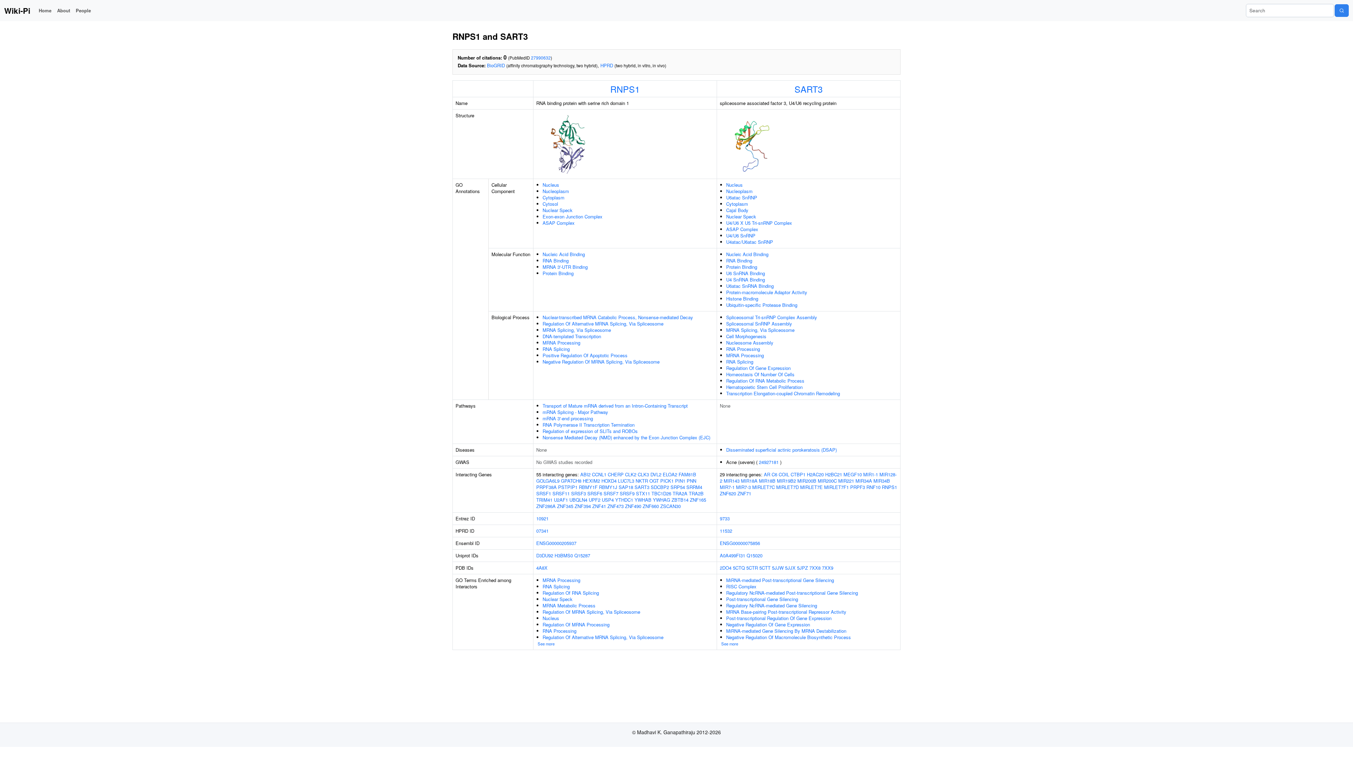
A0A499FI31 (732, 555)
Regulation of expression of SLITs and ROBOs (590, 431)
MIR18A (749, 480)
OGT (654, 480)
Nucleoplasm (556, 191)
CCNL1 (599, 474)
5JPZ (802, 567)
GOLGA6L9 (548, 480)
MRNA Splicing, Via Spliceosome (577, 330)
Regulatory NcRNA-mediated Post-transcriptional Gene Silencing (792, 592)
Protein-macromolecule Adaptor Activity (766, 292)
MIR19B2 (786, 480)
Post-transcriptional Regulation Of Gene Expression (779, 618)
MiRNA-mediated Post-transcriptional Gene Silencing (780, 580)
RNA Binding (556, 260)
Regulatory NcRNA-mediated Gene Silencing (771, 605)
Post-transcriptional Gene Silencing (762, 599)
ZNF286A (546, 506)
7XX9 (827, 567)
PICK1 (667, 480)
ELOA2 (670, 474)
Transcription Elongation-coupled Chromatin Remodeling (783, 393)
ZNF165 (698, 499)
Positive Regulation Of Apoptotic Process (585, 355)
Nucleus (551, 184)
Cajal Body (737, 210)
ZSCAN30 (670, 506)
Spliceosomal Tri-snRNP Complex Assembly (771, 317)
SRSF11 (561, 493)
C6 (774, 474)
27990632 (541, 58)
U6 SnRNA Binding (745, 273)
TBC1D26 (661, 493)
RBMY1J (608, 487)
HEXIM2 (591, 480)
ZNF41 (599, 506)
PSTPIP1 (567, 487)
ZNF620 (728, 493)
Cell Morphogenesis (746, 336)
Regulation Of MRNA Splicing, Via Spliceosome (591, 611)
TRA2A (680, 493)
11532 (726, 530)
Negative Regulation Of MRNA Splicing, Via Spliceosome (601, 361)
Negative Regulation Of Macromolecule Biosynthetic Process (788, 637)
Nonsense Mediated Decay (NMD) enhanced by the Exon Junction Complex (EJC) (626, 437)
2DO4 (725, 567)
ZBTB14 (680, 499)
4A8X (542, 567)
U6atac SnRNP (741, 197)
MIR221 (846, 480)
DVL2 (655, 474)
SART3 (809, 88)
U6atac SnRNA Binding (750, 286)
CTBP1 (798, 474)
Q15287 (582, 555)
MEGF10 (853, 474)
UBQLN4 (578, 499)
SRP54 (678, 487)
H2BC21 (833, 474)
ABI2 (585, 474)
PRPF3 (857, 487)
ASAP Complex (559, 222)
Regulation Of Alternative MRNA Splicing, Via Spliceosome (603, 323)
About (63, 10)
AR (767, 474)
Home (45, 10)
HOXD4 (609, 480)
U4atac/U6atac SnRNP (749, 242)
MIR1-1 (870, 474)
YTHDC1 (624, 499)
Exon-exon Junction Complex (573, 216)
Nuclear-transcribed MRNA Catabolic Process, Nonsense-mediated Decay (618, 317)
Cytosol (550, 203)
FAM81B (687, 474)
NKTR (642, 480)
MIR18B (767, 480)
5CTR (752, 567)
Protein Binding (558, 273)
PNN (691, 480)
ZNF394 (583, 506)
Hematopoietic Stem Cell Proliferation (764, 387)
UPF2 (594, 499)
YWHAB (643, 499)
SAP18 (626, 487)
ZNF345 (565, 506)
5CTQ (739, 567)
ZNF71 (744, 493)
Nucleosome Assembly (749, 342)
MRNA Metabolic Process (569, 605)
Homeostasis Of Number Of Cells (760, 374)
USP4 (608, 499)
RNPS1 (625, 88)
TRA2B (696, 493)
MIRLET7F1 (836, 487)
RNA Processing (743, 349)
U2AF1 (561, 499)
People (83, 10)
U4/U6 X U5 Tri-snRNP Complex (759, 222)
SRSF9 (627, 493)
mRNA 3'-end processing (568, 418)
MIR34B (881, 480)
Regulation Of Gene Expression (758, 368)
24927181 (769, 462)
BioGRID (496, 65)
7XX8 (815, 567)
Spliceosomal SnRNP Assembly (759, 323)
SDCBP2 (660, 487)
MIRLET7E (811, 487)
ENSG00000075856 (740, 543)
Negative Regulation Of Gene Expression (768, 624)
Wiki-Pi (17, 11)
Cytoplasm (553, 197)
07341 (542, 530)
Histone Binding (742, 298)
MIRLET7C (763, 487)
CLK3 (643, 474)
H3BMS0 (564, 555)
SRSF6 (594, 493)
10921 (542, 518)
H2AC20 (815, 474)
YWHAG (661, 499)
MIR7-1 (727, 487)
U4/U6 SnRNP (740, 235)
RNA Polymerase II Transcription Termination (589, 424)
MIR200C (827, 480)
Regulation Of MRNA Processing (576, 624)
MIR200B (806, 480)
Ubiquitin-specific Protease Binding (761, 305)
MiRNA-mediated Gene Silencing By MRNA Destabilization (786, 630)
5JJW (778, 567)
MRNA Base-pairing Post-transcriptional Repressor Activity (786, 611)
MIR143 (732, 480)
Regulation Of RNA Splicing (571, 592)
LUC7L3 (626, 480)
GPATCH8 (571, 480)
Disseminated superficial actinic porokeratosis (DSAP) (781, 449)
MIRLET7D (787, 487)
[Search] (1342, 10)
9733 (725, 518)
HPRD (606, 65)
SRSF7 (611, 493)
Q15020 (754, 555)
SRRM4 (694, 487)
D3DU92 (544, 555)
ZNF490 (633, 506)
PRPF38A (546, 487)
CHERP (616, 474)
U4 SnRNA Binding (745, 279)
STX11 (643, 493)
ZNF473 (615, 506)
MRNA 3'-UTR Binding (565, 267)
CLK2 (630, 474)
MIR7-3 (743, 487)
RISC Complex (741, 586)
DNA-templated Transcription (572, 336)
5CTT (765, 567)
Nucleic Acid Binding (564, 254)
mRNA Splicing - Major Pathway (575, 412)
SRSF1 (543, 493)
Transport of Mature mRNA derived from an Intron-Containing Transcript (615, 405)
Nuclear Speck (558, 210)
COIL (784, 474)
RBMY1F (588, 487)
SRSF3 (578, 493)
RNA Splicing (556, 349)
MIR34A (863, 480)
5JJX (790, 567)
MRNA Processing (561, 342)
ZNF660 (651, 506)
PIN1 (680, 480)
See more (546, 643)
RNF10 (873, 487)
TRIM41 (544, 499)
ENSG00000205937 (556, 543)
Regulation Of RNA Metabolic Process (765, 380)
